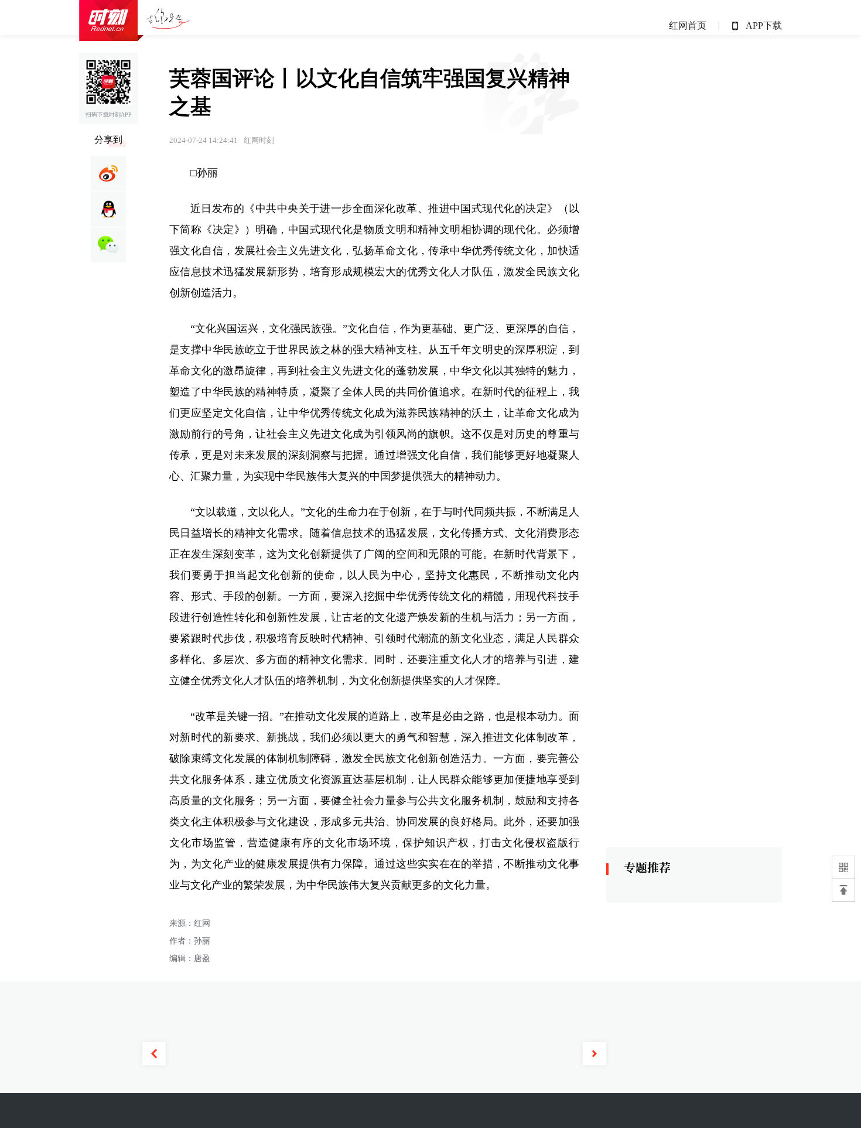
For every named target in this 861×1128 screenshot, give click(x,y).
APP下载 (764, 25)
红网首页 (687, 25)
